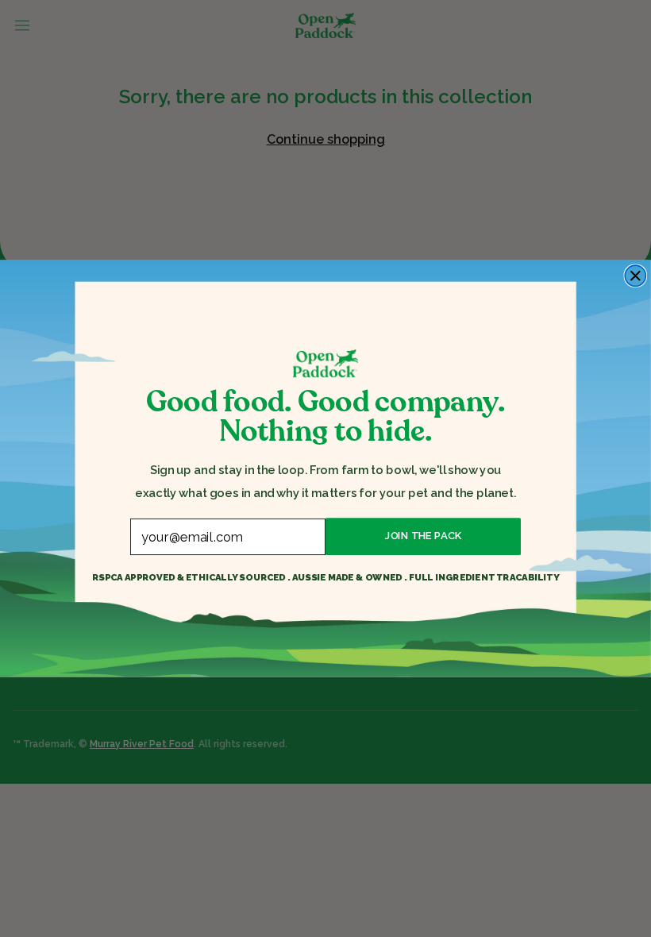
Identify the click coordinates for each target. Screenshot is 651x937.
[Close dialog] (635, 275)
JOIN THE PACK (423, 536)
